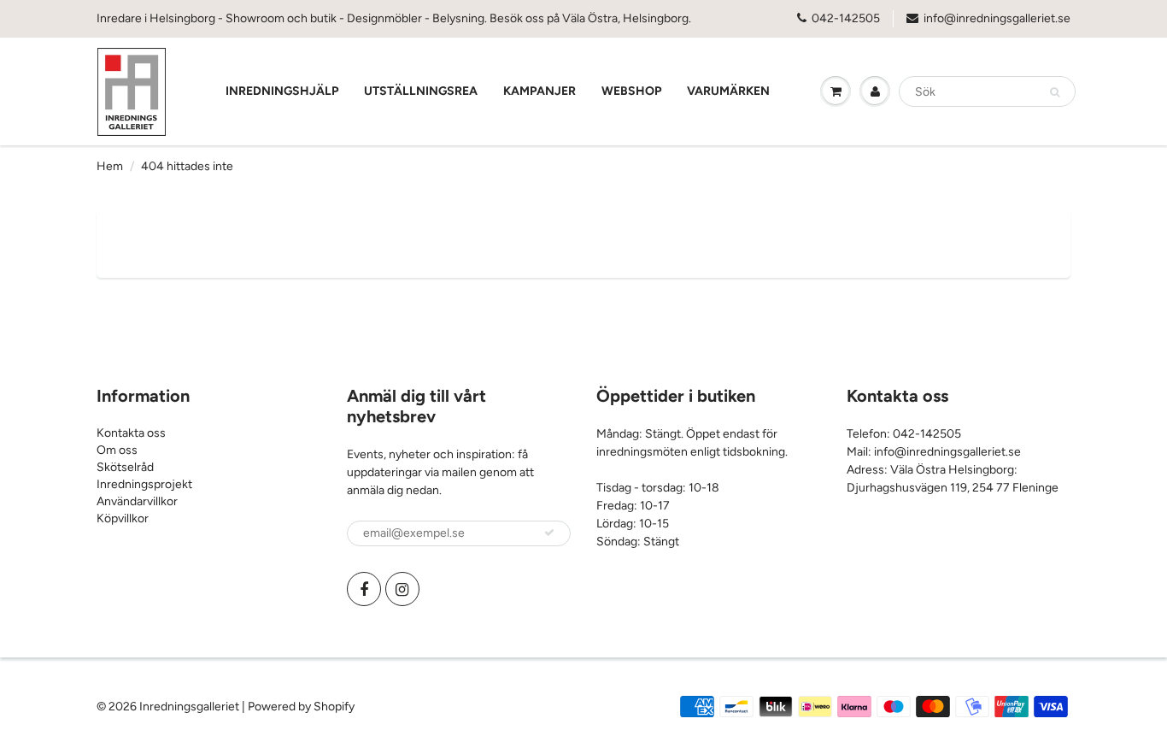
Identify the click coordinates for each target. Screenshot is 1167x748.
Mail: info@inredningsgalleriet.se (934, 452)
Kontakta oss (131, 433)
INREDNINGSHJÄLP (282, 91)
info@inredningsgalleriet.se (997, 18)
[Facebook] (364, 589)
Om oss (117, 450)
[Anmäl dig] (549, 532)
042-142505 (846, 18)
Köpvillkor (123, 518)
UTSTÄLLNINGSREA (421, 91)
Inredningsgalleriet (190, 706)
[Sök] (1054, 92)
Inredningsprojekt (144, 484)
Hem (110, 166)
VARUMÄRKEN (728, 91)
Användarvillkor (137, 501)
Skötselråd (125, 467)
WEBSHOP (631, 91)
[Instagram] (402, 589)
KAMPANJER (539, 91)
